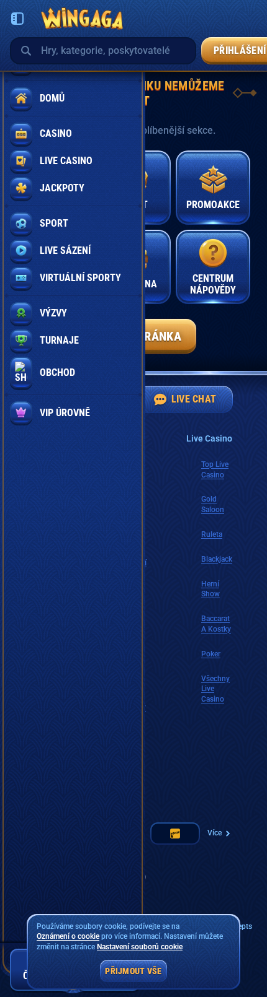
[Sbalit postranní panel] (17, 18)
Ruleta (211, 534)
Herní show (210, 589)
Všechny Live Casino (215, 689)
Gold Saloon (212, 504)
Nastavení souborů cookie (140, 947)
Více (214, 833)
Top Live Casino (215, 469)
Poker (210, 654)
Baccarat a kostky (216, 623)
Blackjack (216, 559)
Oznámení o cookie (68, 936)
